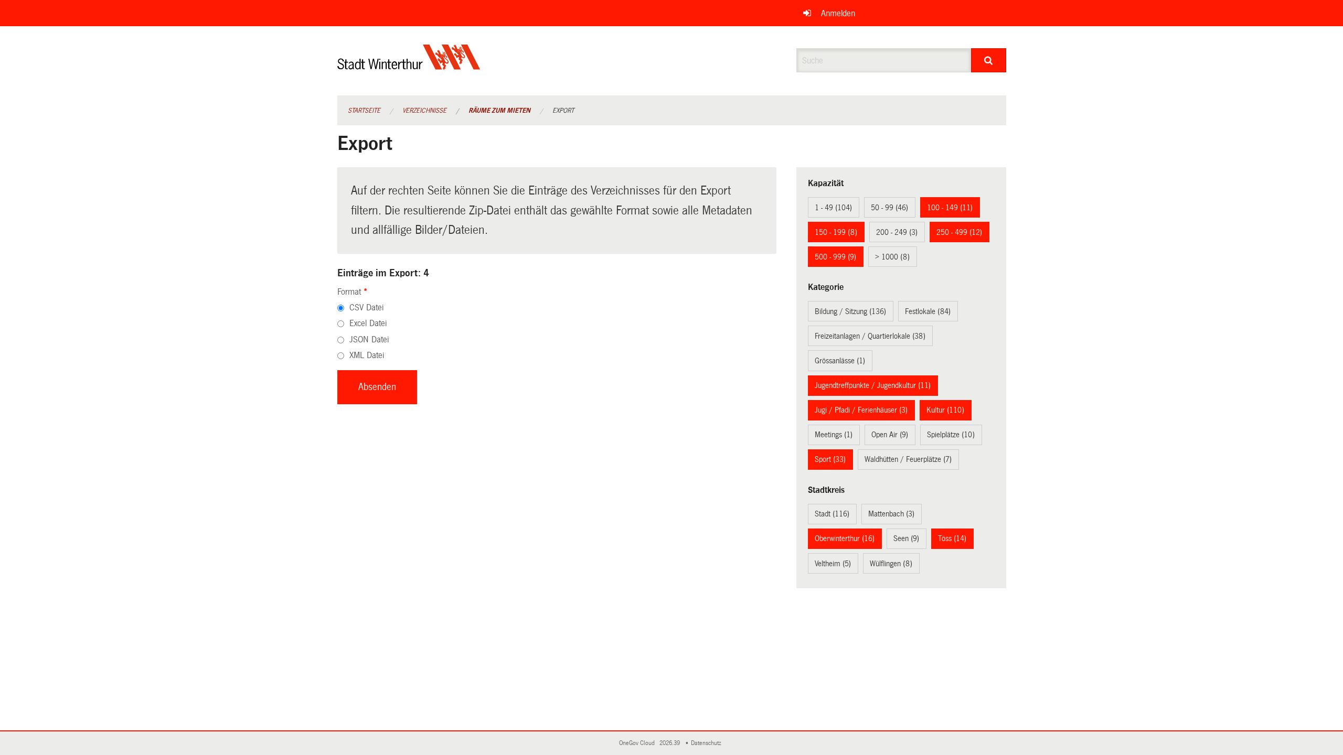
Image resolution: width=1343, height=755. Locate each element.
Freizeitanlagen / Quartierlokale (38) (870, 336)
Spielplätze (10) (951, 434)
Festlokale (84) (928, 311)
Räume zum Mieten (499, 110)
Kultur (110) (945, 410)
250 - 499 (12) (959, 232)
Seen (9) (906, 538)
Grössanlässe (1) (840, 361)
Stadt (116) (832, 514)
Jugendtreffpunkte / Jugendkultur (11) (873, 385)
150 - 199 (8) (836, 232)
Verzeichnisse (424, 110)
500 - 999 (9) (835, 257)
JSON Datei (369, 339)
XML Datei (366, 355)
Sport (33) (830, 459)
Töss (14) (952, 538)
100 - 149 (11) (950, 207)
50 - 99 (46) (889, 207)
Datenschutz (707, 743)
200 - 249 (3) (897, 232)
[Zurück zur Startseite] (409, 65)
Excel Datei (368, 323)
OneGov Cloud (638, 743)
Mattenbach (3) (891, 514)
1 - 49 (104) (833, 207)
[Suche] (988, 60)
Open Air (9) (889, 434)
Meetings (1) (833, 434)
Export (563, 110)
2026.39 (670, 743)
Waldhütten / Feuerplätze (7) (908, 459)
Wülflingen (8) (891, 563)
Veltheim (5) (833, 563)
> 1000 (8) (892, 257)
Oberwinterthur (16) (845, 538)
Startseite (364, 110)
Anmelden (838, 13)
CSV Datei (366, 307)
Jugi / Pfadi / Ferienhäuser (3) (861, 410)
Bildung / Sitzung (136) (850, 311)
